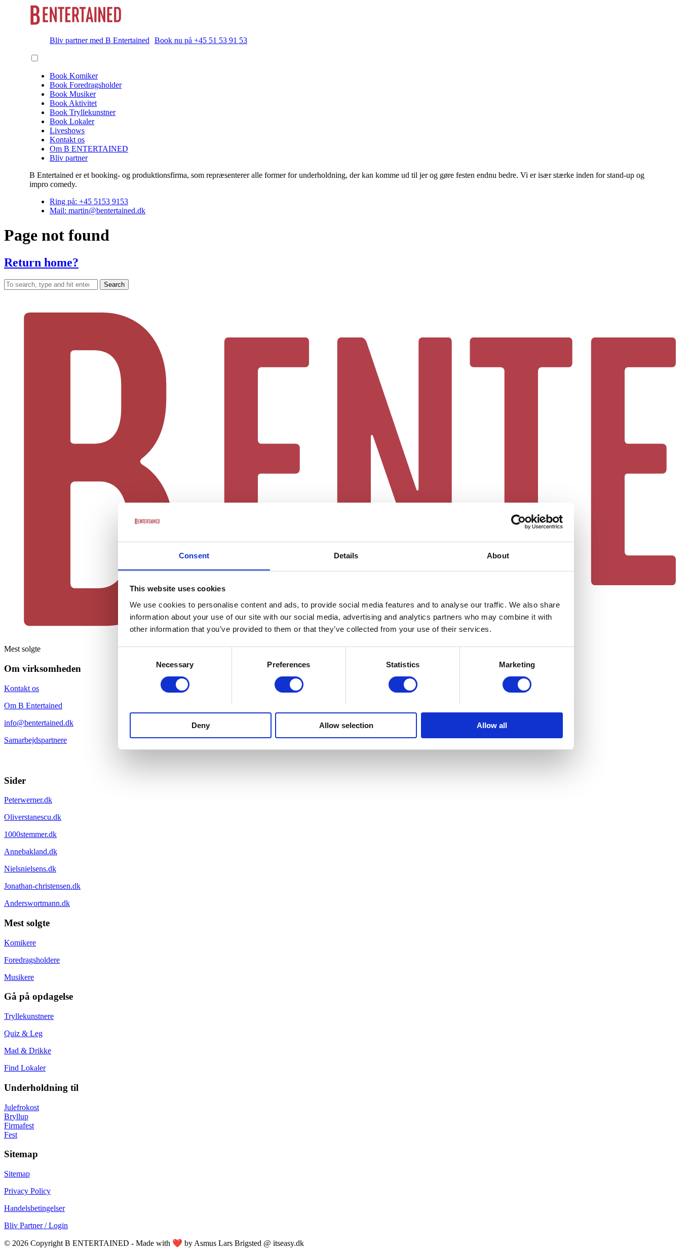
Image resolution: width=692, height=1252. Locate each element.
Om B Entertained (33, 705)
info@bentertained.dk (38, 722)
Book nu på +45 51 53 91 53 (201, 40)
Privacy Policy (27, 1191)
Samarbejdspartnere (35, 740)
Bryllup (16, 1116)
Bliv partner (69, 158)
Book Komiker (74, 75)
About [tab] (498, 555)
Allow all (492, 724)
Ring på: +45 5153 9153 (89, 201)
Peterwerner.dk (28, 799)
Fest (10, 1134)
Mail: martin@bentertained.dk (97, 210)
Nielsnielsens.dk (30, 868)
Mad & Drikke (27, 1050)
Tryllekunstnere (29, 1016)
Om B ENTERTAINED (89, 148)
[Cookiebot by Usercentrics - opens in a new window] (518, 521)
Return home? (41, 262)
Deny (200, 724)
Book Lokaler (72, 121)
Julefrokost (21, 1107)
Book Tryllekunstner (83, 112)
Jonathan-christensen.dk (42, 886)
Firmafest (19, 1125)
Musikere (19, 977)
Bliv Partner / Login (36, 1225)
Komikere (20, 942)
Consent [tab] (194, 555)
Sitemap (17, 1173)
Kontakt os (67, 139)
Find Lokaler (25, 1068)
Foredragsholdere (32, 960)
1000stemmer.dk (30, 834)
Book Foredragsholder (86, 85)
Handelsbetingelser (34, 1208)
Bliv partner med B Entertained (99, 40)
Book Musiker (73, 94)
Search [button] (114, 284)
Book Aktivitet (73, 103)
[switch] (289, 684)
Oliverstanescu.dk (32, 817)
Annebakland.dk (30, 851)
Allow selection (346, 724)
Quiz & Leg (23, 1033)
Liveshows (67, 130)
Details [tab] (346, 555)
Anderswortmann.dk (37, 903)
